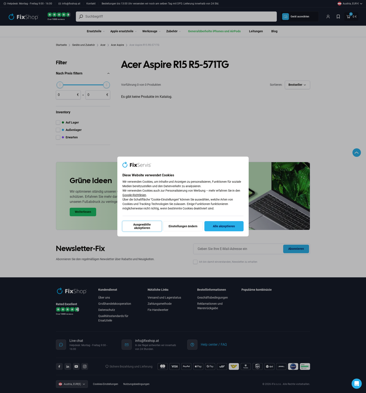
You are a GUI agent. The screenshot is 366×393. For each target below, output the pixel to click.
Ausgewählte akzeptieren (142, 226)
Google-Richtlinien (134, 195)
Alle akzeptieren (224, 226)
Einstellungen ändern (183, 226)
